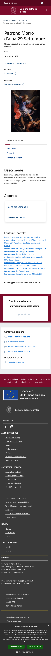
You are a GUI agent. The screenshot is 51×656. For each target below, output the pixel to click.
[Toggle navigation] (4, 10)
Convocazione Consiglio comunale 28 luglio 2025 (24, 274)
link (25, 642)
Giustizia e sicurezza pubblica (17, 502)
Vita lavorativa (11, 479)
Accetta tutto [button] (16, 647)
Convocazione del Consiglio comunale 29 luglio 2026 (25, 248)
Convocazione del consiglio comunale (19, 254)
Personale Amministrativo (15, 456)
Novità (13, 20)
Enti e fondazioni (12, 449)
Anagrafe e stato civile (14, 472)
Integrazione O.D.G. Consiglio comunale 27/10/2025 (25, 268)
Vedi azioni (21, 63)
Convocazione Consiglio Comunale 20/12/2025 (23, 262)
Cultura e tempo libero (14, 475)
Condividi (8, 63)
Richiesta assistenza (13, 605)
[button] (25, 652)
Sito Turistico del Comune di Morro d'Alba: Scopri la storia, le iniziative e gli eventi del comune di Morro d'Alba (25, 380)
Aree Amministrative (13, 441)
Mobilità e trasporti (13, 487)
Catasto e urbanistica (14, 483)
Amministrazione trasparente (17, 617)
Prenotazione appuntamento (16, 594)
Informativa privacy (13, 621)
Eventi (8, 550)
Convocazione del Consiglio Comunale (19, 271)
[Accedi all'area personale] (41, 3)
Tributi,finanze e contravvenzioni (18, 506)
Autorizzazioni (11, 517)
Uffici (7, 445)
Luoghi (8, 547)
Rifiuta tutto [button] (35, 647)
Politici (8, 452)
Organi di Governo (12, 437)
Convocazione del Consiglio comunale (19, 251)
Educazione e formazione (15, 498)
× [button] (48, 626)
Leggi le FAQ (10, 602)
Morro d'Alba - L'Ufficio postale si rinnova (20, 265)
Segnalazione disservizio (15, 598)
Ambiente (9, 509)
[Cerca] (46, 10)
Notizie (8, 528)
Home (5, 20)
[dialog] (25, 639)
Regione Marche (10, 2)
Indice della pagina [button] (15, 140)
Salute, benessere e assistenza (17, 513)
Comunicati (10, 532)
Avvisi (21, 20)
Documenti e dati (12, 460)
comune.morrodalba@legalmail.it (19, 580)
